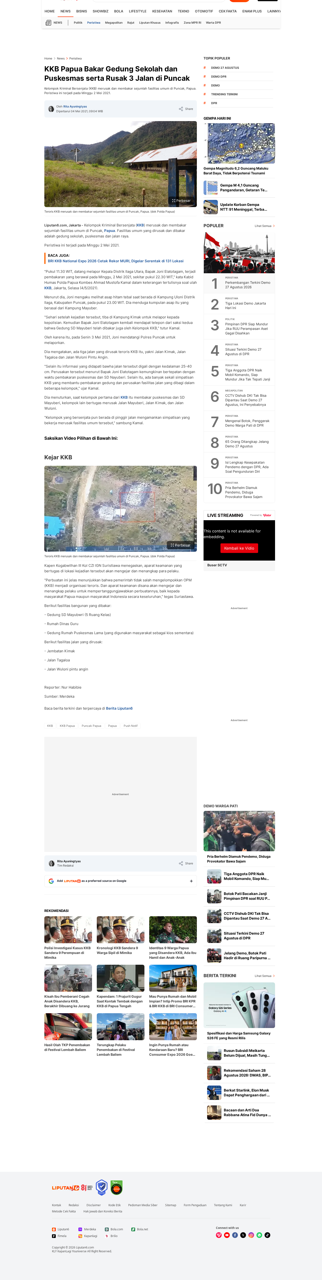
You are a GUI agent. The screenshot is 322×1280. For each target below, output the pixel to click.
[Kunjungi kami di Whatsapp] (259, 1235)
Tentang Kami (223, 1205)
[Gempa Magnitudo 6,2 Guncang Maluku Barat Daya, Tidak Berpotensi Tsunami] (239, 143)
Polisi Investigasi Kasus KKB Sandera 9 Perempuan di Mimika (67, 952)
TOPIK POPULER (217, 58)
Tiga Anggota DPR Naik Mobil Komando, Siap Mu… (246, 876)
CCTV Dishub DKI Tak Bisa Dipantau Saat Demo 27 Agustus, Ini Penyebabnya (245, 400)
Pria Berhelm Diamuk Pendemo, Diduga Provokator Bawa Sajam (243, 492)
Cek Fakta (228, 11)
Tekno (183, 11)
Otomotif (204, 11)
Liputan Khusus (150, 22)
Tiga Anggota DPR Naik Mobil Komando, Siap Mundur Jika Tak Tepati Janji (247, 374)
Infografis (172, 22)
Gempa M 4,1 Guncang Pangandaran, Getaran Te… (243, 187)
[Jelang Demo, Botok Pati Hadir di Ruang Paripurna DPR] (214, 955)
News (66, 11)
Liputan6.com (85, 1247)
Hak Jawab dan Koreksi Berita (102, 1211)
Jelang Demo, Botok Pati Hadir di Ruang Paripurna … (247, 955)
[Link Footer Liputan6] (72, 1187)
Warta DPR (213, 22)
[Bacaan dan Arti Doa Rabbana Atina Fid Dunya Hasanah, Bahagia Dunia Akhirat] (214, 1112)
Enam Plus (252, 11)
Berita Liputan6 (119, 708)
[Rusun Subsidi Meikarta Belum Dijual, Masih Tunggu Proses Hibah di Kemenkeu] (214, 1053)
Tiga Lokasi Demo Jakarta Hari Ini (245, 305)
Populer (214, 225)
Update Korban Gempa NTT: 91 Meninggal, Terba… (243, 207)
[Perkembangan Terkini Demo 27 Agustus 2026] (239, 252)
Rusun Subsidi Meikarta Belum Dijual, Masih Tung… (247, 1053)
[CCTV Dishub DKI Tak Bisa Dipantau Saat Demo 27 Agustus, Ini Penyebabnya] (214, 916)
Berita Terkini (220, 975)
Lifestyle (138, 11)
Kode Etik (114, 1205)
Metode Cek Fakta (64, 1211)
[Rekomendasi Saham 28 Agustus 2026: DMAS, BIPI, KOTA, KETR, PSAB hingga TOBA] (214, 1073)
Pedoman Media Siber (143, 1205)
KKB (140, 225)
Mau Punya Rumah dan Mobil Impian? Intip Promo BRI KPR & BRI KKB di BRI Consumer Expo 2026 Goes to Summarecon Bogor (172, 1001)
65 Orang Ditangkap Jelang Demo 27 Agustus (247, 443)
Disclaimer (94, 1205)
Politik (78, 22)
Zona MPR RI (192, 22)
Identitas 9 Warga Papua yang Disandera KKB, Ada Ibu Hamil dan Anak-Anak (172, 952)
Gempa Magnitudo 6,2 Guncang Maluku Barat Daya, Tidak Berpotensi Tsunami (236, 170)
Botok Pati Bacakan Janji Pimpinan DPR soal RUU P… (247, 896)
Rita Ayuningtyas (75, 106)
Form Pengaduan (195, 1205)
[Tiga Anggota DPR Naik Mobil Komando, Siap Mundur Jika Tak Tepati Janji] (214, 876)
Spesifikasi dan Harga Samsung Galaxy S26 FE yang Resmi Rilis (239, 1035)
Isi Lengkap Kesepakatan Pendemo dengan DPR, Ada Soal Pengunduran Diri (247, 466)
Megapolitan (114, 22)
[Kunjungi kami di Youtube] (227, 1235)
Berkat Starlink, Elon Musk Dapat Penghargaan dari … (247, 1092)
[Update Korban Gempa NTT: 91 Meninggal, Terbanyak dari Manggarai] (211, 207)
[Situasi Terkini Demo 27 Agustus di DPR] (214, 936)
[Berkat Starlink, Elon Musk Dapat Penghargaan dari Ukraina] (214, 1093)
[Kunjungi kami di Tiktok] (267, 1235)
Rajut (130, 22)
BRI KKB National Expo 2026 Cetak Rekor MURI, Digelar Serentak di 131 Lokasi (116, 261)
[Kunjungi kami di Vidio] (219, 1235)
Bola (118, 11)
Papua (109, 230)
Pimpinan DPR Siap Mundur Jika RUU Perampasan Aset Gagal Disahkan (246, 328)
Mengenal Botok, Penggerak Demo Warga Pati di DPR (247, 423)
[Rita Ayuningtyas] (51, 109)
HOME (50, 11)
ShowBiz (100, 11)
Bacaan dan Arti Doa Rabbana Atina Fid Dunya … (247, 1112)
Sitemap (170, 1205)
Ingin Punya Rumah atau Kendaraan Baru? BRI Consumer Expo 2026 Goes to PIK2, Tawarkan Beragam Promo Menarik (171, 1050)
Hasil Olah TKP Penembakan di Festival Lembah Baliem (67, 1047)
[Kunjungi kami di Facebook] (235, 1235)
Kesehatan (162, 11)
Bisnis (81, 11)
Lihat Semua (263, 226)
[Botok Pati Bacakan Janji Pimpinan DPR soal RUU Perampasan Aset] (214, 896)
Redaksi (74, 1205)
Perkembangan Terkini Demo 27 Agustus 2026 (247, 284)
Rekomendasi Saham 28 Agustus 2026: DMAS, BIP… (247, 1072)
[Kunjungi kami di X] (243, 1235)
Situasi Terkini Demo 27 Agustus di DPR (243, 351)
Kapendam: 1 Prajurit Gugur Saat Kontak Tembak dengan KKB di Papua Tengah (120, 1001)
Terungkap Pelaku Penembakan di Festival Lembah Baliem (116, 1049)
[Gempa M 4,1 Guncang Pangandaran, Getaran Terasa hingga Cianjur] (211, 188)
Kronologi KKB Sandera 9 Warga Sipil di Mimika (117, 950)
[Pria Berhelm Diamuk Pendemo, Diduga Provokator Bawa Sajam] (239, 831)
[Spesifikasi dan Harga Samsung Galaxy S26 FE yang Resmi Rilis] (239, 1005)
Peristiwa (93, 22)
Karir (243, 1205)
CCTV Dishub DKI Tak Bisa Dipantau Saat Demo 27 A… (247, 916)
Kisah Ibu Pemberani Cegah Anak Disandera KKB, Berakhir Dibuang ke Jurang (67, 1001)
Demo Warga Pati (221, 806)
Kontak (56, 1205)
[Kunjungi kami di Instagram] (251, 1235)
